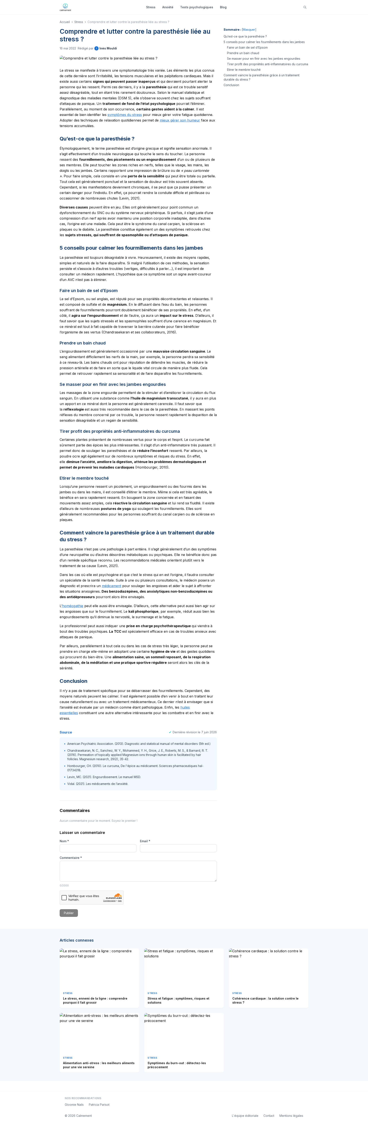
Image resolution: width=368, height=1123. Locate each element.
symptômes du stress (125, 115)
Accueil (65, 22)
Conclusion (231, 85)
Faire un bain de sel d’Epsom (247, 47)
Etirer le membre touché (244, 69)
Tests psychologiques (196, 7)
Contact (268, 1115)
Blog (223, 7)
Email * (145, 841)
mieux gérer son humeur (180, 120)
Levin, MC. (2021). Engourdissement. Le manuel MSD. (104, 777)
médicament (111, 586)
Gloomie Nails (74, 1104)
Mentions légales (291, 1115)
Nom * (64, 841)
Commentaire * (71, 858)
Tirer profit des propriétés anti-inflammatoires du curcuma (267, 64)
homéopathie (72, 606)
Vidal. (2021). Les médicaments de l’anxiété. (97, 784)
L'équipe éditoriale (245, 1115)
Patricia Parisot (99, 1104)
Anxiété (167, 7)
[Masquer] (249, 29)
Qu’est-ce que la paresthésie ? (245, 36)
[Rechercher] (305, 7)
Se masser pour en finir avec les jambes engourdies (263, 58)
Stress (150, 7)
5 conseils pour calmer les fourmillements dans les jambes (264, 42)
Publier (69, 913)
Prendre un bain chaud (243, 53)
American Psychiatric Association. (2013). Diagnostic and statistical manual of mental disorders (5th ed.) (139, 743)
